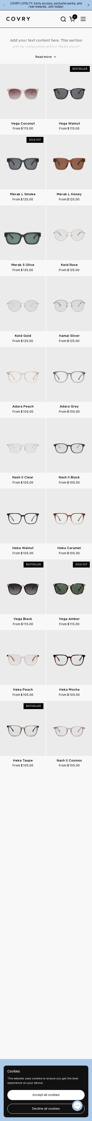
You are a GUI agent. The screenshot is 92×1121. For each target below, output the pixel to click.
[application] (77, 1106)
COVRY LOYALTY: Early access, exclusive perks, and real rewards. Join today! (46, 5)
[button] (63, 19)
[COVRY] (18, 19)
